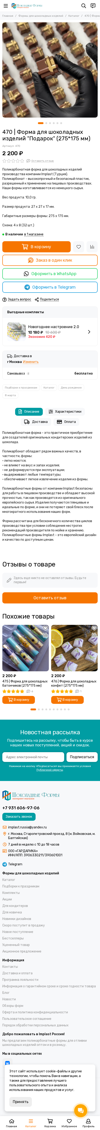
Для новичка (12, 912)
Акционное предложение (21, 951)
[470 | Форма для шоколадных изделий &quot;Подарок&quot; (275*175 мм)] (50, 70)
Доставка (40, 422)
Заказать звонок (19, 817)
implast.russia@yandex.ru (27, 827)
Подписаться (82, 757)
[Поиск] (83, 6)
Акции (7, 899)
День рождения (71, 387)
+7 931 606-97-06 (21, 807)
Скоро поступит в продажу (23, 925)
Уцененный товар (16, 945)
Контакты (10, 967)
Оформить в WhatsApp (54, 273)
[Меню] (6, 6)
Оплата (70, 422)
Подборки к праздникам (21, 387)
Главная (7, 15)
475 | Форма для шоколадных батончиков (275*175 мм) (25, 683)
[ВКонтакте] (7, 1063)
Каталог (73, 15)
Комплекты (11, 893)
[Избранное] (78, 246)
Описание (31, 412)
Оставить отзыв (50, 597)
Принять (20, 1102)
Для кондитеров (15, 906)
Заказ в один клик (54, 260)
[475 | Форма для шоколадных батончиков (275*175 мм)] (25, 648)
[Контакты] (93, 6)
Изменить (31, 362)
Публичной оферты (50, 769)
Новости (9, 999)
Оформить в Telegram (54, 287)
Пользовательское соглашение (26, 1019)
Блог (6, 993)
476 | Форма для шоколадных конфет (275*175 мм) (74, 683)
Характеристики (68, 412)
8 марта (10, 395)
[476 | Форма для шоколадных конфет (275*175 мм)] (74, 648)
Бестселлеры (13, 938)
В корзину (40, 246)
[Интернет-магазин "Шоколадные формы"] (27, 6)
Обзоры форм (12, 1006)
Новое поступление (17, 932)
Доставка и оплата (17, 973)
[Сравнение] (92, 246)
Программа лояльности (20, 980)
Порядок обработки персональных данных (35, 1025)
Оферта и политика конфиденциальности (35, 1012)
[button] (40, 123)
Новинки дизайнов (16, 919)
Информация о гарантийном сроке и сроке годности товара (49, 986)
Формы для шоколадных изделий (40, 15)
